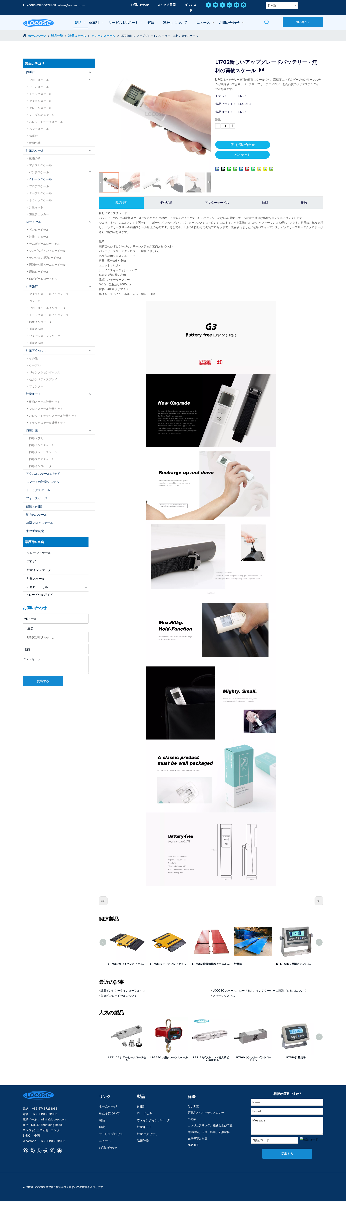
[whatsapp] (243, 5)
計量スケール (35, 150)
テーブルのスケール (41, 115)
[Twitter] (222, 5)
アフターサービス (217, 202)
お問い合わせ (140, 5)
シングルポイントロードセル (47, 250)
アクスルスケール (40, 101)
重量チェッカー (39, 214)
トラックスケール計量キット (47, 422)
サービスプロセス (111, 1134)
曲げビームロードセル (43, 278)
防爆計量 (32, 430)
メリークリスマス (224, 995)
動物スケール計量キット (44, 401)
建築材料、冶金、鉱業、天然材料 (209, 1132)
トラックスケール (40, 94)
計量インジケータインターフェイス (123, 990)
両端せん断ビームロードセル (47, 264)
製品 (102, 1120)
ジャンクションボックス (44, 372)
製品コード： (224, 112)
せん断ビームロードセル (44, 243)
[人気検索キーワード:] (267, 22)
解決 (102, 1127)
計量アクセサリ (36, 350)
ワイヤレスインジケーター (46, 336)
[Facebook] (208, 5)
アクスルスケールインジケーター (50, 294)
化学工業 (193, 1106)
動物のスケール (36, 514)
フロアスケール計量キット (46, 408)
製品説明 (121, 202)
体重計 (30, 72)
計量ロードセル (37, 587)
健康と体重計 (35, 506)
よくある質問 (167, 5)
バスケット (242, 155)
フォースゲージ (36, 498)
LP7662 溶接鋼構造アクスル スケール (169, 963)
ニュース (105, 1141)
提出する (43, 681)
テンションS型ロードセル (45, 257)
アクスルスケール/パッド (43, 473)
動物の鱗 (34, 143)
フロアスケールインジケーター (48, 308)
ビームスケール (39, 87)
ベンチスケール (39, 129)
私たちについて (109, 1113)
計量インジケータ (39, 570)
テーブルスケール (40, 193)
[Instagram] (236, 5)
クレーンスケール (40, 108)
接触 (304, 202)
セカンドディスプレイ (43, 379)
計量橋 (196, 963)
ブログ (31, 561)
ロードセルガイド (41, 594)
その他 (33, 358)
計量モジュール (39, 236)
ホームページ (108, 1106)
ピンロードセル (39, 229)
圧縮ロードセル (39, 271)
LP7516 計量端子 (295, 1057)
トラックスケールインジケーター (50, 315)
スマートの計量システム (42, 482)
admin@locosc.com (71, 5)
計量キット (36, 207)
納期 (265, 202)
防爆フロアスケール (41, 459)
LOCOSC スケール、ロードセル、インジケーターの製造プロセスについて (259, 990)
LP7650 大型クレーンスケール (169, 1057)
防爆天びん (36, 438)
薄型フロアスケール (39, 523)
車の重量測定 (35, 531)
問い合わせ (303, 22)
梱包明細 (166, 202)
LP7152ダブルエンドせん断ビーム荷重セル (211, 1058)
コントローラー (39, 301)
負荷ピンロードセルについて (119, 995)
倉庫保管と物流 (197, 1138)
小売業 (192, 1119)
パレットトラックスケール (46, 122)
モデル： (221, 96)
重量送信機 (36, 329)
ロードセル (33, 222)
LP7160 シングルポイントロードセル (253, 1058)
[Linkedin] (215, 5)
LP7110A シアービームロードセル (127, 1058)
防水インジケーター (41, 322)
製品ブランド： (225, 104)
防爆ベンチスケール (41, 445)
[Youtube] (229, 5)
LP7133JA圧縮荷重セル (290, 963)
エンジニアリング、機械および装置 (210, 1125)
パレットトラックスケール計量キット (53, 415)
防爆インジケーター (41, 466)
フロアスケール (39, 80)
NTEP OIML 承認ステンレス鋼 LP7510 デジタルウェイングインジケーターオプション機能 (253, 963)
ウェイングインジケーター (155, 1120)
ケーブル (34, 365)
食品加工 (193, 1144)
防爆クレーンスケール (43, 452)
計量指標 (32, 286)
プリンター (36, 386)
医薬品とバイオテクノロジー (206, 1112)
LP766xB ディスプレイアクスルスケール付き (127, 963)
